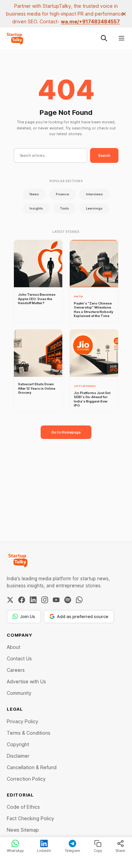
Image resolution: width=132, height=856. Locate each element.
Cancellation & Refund (32, 767)
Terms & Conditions (28, 733)
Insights (36, 208)
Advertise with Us (26, 681)
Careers (16, 670)
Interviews (94, 194)
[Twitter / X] (10, 599)
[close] (123, 13)
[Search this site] (103, 38)
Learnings (94, 208)
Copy (98, 851)
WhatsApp (15, 851)
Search (104, 155)
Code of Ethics (23, 807)
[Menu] (121, 38)
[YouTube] (56, 599)
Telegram (72, 851)
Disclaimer (18, 756)
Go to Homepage (66, 432)
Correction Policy (26, 779)
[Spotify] (67, 599)
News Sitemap (23, 830)
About (13, 647)
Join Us (27, 616)
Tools (64, 208)
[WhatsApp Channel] (79, 599)
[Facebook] (21, 599)
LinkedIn (44, 851)
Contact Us (19, 658)
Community (19, 693)
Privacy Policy (22, 721)
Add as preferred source (82, 616)
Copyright (18, 744)
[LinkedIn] (33, 599)
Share (120, 851)
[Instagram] (44, 599)
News (34, 194)
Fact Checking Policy (30, 818)
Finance (62, 194)
